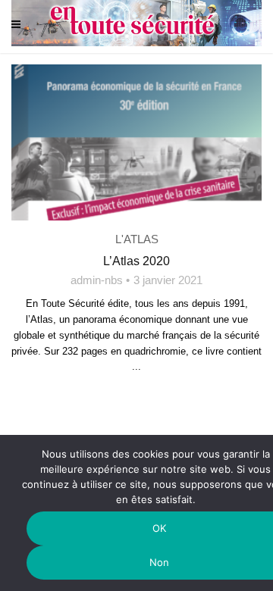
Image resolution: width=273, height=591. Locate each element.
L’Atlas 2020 (136, 261)
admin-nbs (97, 280)
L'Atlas (136, 239)
